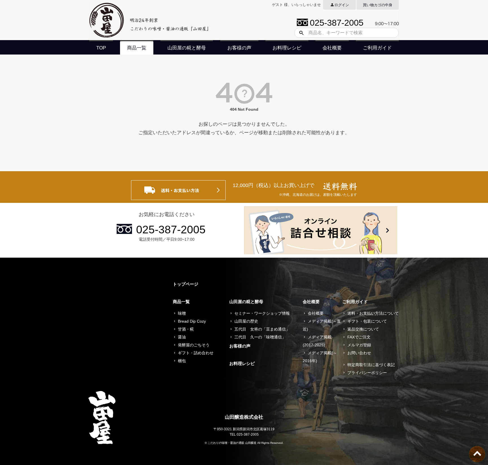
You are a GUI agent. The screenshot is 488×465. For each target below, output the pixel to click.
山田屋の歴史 (246, 321)
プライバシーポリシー (367, 372)
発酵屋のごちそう (194, 345)
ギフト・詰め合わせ (195, 353)
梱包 (182, 360)
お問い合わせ (359, 353)
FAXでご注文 (359, 337)
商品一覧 (136, 48)
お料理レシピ (287, 48)
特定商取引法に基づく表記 (371, 364)
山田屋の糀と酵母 (186, 48)
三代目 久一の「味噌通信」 (260, 337)
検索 (299, 33)
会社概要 (332, 48)
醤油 (182, 337)
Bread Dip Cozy (192, 321)
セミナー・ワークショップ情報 (262, 313)
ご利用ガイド (377, 48)
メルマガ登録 (359, 345)
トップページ (185, 284)
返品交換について (363, 329)
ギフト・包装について (367, 321)
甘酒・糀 (186, 329)
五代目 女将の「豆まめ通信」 (262, 329)
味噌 (182, 313)
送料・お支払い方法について (373, 313)
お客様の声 (239, 48)
